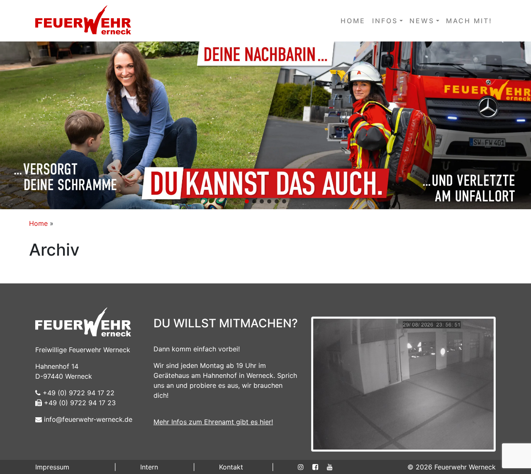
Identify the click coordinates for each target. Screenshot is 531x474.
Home (38, 223)
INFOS (385, 21)
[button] (265, 125)
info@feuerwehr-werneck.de (87, 419)
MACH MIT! (469, 21)
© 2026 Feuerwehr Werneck (451, 467)
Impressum (52, 467)
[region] (265, 125)
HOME (353, 21)
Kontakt (231, 467)
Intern (149, 467)
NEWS (421, 21)
